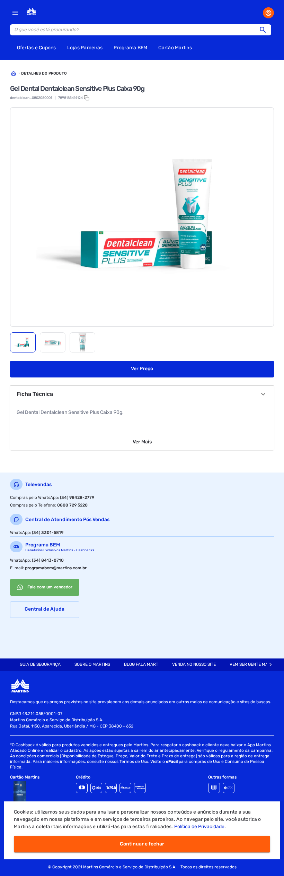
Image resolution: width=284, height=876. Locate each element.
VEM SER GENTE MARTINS (254, 664)
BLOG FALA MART (141, 664)
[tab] (23, 342)
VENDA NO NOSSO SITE (194, 664)
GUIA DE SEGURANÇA (40, 664)
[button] (265, 30)
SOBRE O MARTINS (92, 664)
